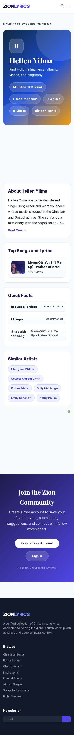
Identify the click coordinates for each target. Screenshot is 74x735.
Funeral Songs (12, 678)
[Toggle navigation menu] (68, 6)
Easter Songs (11, 660)
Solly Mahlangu (47, 388)
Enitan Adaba (20, 388)
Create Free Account (37, 543)
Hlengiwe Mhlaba (23, 369)
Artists (21, 24)
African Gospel (12, 684)
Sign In (37, 556)
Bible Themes (12, 696)
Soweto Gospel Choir (25, 378)
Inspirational (11, 672)
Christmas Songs (14, 654)
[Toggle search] (62, 6)
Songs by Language (16, 690)
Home (7, 24)
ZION (16, 6)
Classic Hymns (12, 666)
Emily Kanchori (21, 397)
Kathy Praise (48, 397)
